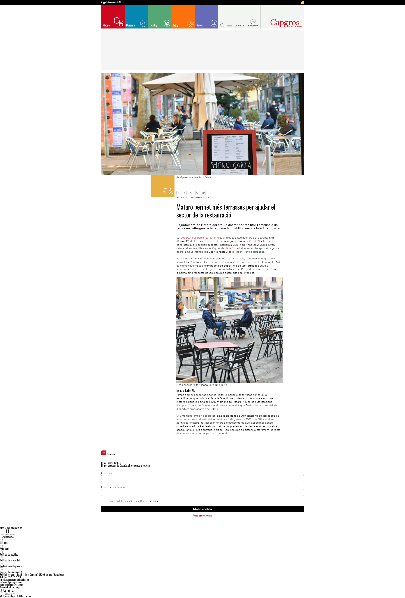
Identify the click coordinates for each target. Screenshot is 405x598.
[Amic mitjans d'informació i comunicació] (202, 592)
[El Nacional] (302, 2)
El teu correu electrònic (113, 487)
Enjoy (175, 25)
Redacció (181, 197)
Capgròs (279, 23)
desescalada (211, 241)
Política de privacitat (10, 560)
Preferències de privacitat (12, 566)
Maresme (130, 25)
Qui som (4, 543)
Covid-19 (254, 241)
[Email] (204, 193)
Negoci (199, 25)
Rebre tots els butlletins (202, 509)
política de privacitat (148, 501)
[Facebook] (178, 193)
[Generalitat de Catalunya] (202, 533)
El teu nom (106, 473)
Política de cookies (9, 554)
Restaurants (162, 186)
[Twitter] (185, 193)
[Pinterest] (197, 193)
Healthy (153, 25)
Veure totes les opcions (202, 515)
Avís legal (4, 549)
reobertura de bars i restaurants (199, 237)
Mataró (106, 25)
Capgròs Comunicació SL (111, 2)
